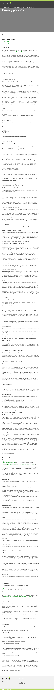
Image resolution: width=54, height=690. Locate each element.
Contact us (31, 7)
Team (27, 7)
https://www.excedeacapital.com (21, 51)
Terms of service (6, 42)
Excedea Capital (6, 7)
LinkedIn (20, 681)
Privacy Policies (22, 683)
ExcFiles (23, 7)
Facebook (21, 682)
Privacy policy (5, 41)
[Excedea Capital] (8, 3)
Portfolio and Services (15, 7)
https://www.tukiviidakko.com (22, 461)
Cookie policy (5, 43)
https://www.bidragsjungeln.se (8, 462)
